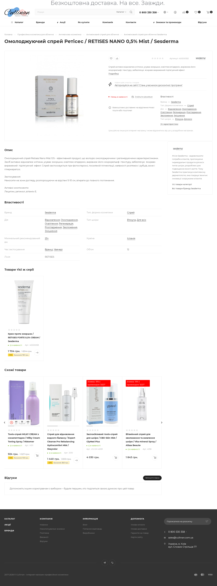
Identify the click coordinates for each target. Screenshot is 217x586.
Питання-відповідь (92, 529)
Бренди (9, 530)
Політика (44, 533)
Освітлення (166, 112)
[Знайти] (131, 12)
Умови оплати (138, 524)
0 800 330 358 (148, 12)
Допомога (137, 519)
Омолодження (189, 109)
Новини (44, 524)
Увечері (58, 249)
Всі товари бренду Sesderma (186, 188)
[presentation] (4, 422)
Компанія (46, 519)
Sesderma (176, 102)
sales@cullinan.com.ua (180, 537)
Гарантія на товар (140, 533)
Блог (85, 524)
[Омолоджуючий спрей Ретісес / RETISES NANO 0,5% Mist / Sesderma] (56, 95)
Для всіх (188, 119)
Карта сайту (137, 537)
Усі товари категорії (182, 184)
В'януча (179, 119)
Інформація (90, 519)
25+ (47, 238)
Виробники (89, 533)
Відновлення (174, 109)
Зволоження (166, 115)
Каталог (9, 519)
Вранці (49, 249)
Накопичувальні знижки (52, 529)
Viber (112, 563)
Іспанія (131, 238)
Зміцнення (179, 115)
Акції (7, 524)
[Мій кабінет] (175, 12)
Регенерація (179, 112)
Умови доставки (139, 529)
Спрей (190, 105)
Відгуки (44, 541)
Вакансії (44, 537)
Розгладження (193, 112)
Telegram (105, 563)
